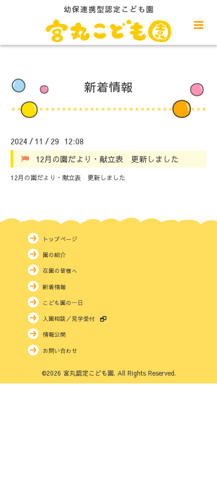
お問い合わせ (60, 351)
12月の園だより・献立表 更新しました (107, 158)
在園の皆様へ (60, 270)
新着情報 (108, 86)
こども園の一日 (63, 303)
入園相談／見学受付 (69, 318)
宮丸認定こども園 (88, 373)
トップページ (60, 239)
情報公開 (54, 334)
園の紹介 (54, 255)
